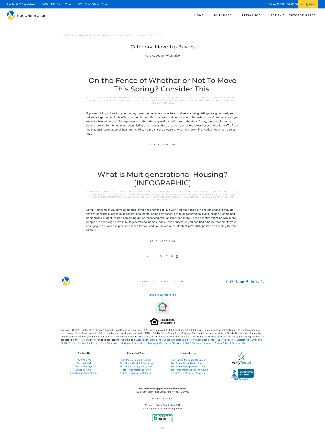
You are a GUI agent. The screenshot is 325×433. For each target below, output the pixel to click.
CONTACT (162, 281)
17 (167, 256)
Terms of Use (239, 343)
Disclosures (243, 339)
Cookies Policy (225, 339)
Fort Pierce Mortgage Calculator (189, 360)
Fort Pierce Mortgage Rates (178, 100)
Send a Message (84, 366)
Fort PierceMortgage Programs (136, 366)
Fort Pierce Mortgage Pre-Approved (189, 369)
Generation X (150, 197)
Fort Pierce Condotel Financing (136, 363)
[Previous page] (148, 256)
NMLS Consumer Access (198, 343)
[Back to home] (26, 15)
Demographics (99, 194)
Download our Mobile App (162, 294)
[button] (162, 428)
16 (161, 256)
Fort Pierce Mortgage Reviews (189, 373)
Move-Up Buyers (162, 103)
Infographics (170, 197)
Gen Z (136, 197)
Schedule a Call (84, 369)
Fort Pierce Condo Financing (182, 194)
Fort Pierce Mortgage (141, 100)
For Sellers (222, 97)
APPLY (146, 281)
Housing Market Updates (216, 100)
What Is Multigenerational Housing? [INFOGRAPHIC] (162, 178)
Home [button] (199, 15)
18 (172, 256)
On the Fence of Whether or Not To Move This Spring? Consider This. (162, 84)
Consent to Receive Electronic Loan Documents (189, 339)
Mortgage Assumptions (133, 343)
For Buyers (204, 97)
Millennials (190, 197)
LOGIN (179, 281)
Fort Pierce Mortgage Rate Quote (188, 366)
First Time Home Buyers (126, 194)
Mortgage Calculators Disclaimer (165, 343)
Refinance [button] (251, 15)
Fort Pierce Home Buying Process (189, 363)
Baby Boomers (207, 191)
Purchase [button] (223, 15)
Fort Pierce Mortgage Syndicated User (129, 97)
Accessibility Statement (148, 339)
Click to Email (84, 363)
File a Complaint (109, 343)
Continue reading (162, 144)
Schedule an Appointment (84, 373)
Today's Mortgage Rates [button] (293, 15)
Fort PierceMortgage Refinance (136, 373)
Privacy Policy (221, 343)
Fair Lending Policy (87, 343)
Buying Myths (227, 191)
